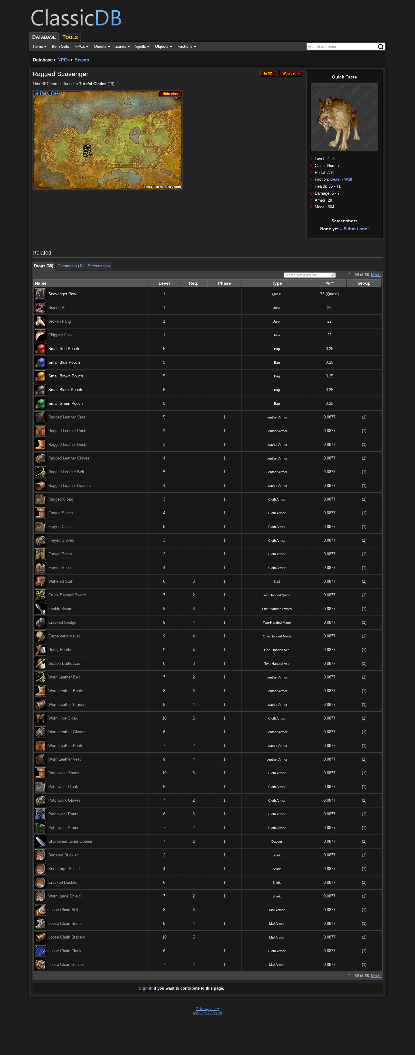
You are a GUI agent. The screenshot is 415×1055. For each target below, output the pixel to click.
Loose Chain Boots (65, 923)
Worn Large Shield (64, 896)
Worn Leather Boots (65, 691)
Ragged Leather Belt (66, 472)
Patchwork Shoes (63, 773)
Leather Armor (276, 417)
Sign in (146, 988)
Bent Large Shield (64, 868)
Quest (276, 294)
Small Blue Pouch (64, 362)
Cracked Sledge (62, 622)
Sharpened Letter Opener (70, 841)
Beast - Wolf (341, 179)
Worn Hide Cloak (63, 718)
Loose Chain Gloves (66, 964)
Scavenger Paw (62, 294)
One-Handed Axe (277, 650)
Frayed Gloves (61, 540)
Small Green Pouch (65, 403)
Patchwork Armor (63, 827)
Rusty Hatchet (61, 649)
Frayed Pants (60, 554)
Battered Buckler (63, 855)
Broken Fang (59, 321)
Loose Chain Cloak (64, 951)
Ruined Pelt (58, 307)
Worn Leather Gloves (66, 732)
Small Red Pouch (63, 348)
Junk (276, 308)
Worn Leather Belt (64, 677)
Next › (376, 274)
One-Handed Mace (277, 636)
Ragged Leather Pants (67, 431)
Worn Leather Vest (64, 759)
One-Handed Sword (277, 609)
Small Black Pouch (65, 389)
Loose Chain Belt (63, 910)
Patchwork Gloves (64, 800)
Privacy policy (207, 1009)
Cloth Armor (277, 499)
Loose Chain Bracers (66, 937)
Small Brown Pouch (65, 376)
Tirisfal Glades (92, 84)
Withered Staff (61, 581)
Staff (276, 581)
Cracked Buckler (62, 882)
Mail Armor (277, 910)
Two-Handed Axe (277, 663)
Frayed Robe (59, 567)
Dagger (276, 841)
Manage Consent (207, 1013)
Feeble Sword (60, 608)
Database (43, 59)
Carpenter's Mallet (64, 636)
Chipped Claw (60, 335)
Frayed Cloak (60, 526)
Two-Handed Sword (276, 595)
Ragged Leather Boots (67, 444)
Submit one (355, 228)
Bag (277, 349)
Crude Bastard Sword (67, 595)
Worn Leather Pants (65, 745)
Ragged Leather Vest (66, 417)
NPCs (63, 59)
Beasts (81, 59)
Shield (277, 855)
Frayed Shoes (60, 513)
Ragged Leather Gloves (69, 458)
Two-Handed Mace (277, 622)
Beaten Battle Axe (64, 663)
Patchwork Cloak (63, 786)
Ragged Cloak (60, 499)
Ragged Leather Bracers (69, 485)
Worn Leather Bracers (67, 704)
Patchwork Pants (63, 814)
